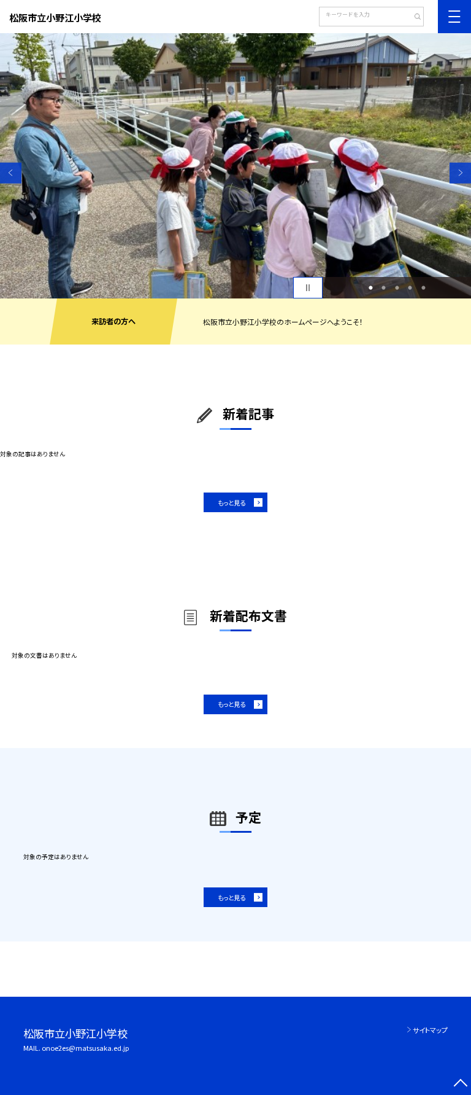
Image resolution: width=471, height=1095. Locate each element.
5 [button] (423, 288)
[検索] (413, 18)
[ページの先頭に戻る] (460, 1084)
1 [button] (370, 288)
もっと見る (231, 502)
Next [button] (460, 173)
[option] (235, 165)
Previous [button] (10, 173)
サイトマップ (430, 1030)
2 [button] (384, 288)
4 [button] (410, 288)
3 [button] (397, 288)
